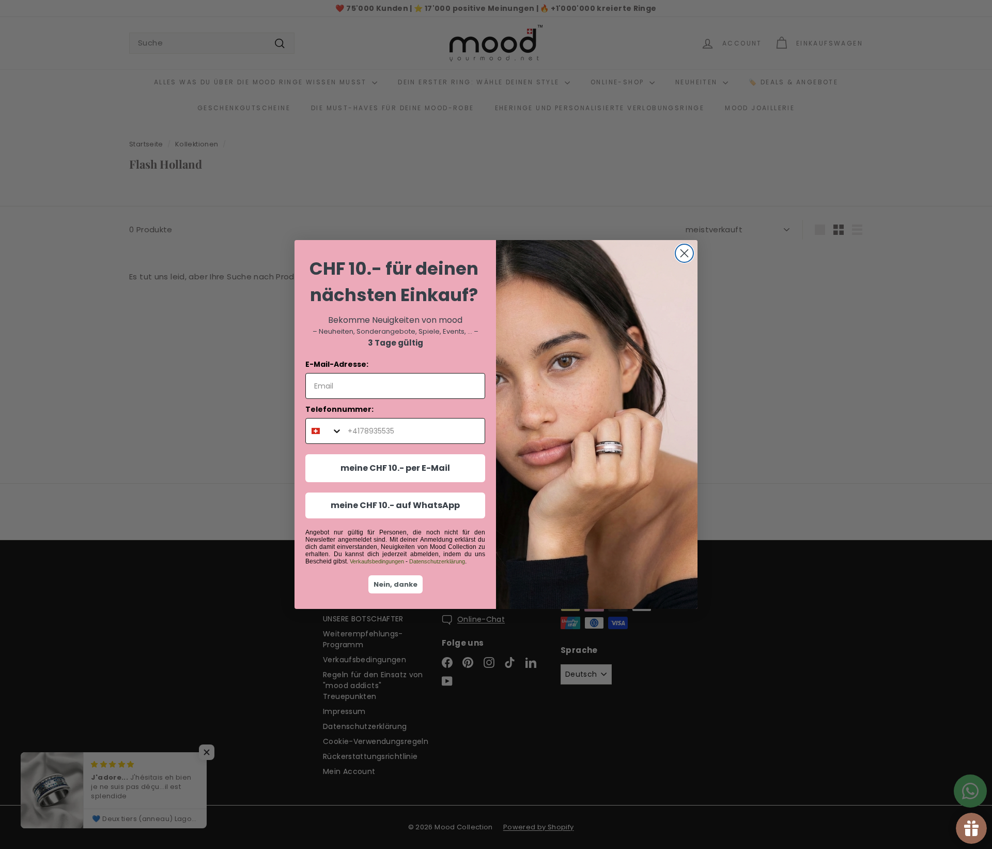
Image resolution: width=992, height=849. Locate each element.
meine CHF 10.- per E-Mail (395, 468)
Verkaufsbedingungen (377, 561)
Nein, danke (395, 584)
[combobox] (324, 431)
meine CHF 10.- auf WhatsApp (395, 505)
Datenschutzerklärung (437, 561)
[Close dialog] (684, 253)
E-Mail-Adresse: (336, 364)
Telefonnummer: (339, 409)
